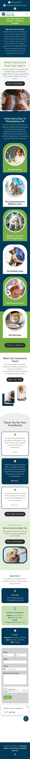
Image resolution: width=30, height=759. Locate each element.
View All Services (15, 345)
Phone (5, 666)
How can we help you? (11, 673)
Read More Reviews (15, 514)
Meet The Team (15, 379)
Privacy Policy (14, 748)
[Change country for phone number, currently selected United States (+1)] (5, 669)
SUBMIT (7, 697)
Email (5, 659)
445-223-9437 (18, 615)
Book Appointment (15, 83)
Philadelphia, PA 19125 (15, 600)
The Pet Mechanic (9, 69)
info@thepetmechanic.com (15, 622)
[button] (26, 718)
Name (5, 652)
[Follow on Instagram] (15, 8)
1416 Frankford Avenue (15, 598)
